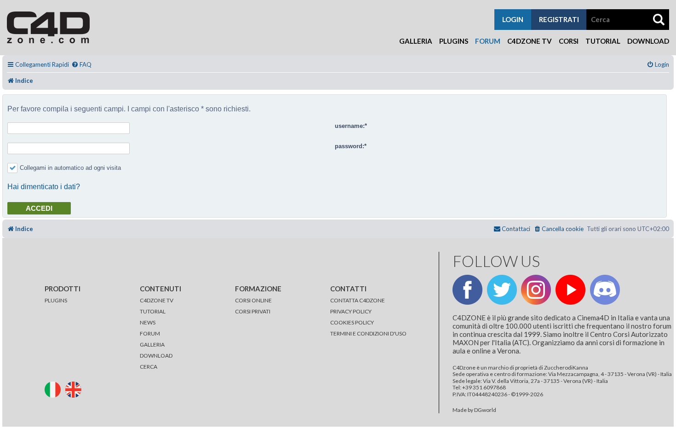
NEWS (147, 322)
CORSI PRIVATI (252, 311)
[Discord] (605, 290)
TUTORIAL (153, 311)
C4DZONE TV (156, 300)
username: (350, 125)
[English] (75, 388)
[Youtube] (570, 290)
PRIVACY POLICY (351, 311)
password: (349, 146)
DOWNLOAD (156, 355)
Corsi (569, 41)
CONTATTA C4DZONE (357, 300)
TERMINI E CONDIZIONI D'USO (368, 333)
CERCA (148, 366)
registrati (559, 19)
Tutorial (602, 41)
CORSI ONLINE (253, 300)
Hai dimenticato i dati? (43, 187)
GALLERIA (152, 344)
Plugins (453, 41)
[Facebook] (467, 290)
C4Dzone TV (529, 41)
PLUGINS (56, 300)
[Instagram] (536, 290)
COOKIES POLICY (352, 322)
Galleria (415, 41)
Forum (487, 41)
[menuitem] (81, 64)
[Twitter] (502, 290)
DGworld (485, 410)
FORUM (150, 333)
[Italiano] (54, 388)
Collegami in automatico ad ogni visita (70, 167)
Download (648, 41)
